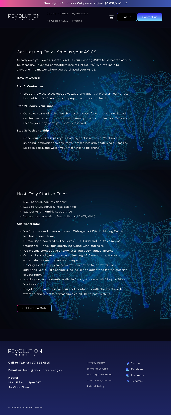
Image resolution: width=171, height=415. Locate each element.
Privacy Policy (96, 362)
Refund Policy (95, 386)
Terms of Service (97, 368)
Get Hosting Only (34, 308)
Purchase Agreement (100, 380)
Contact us (149, 17)
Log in (127, 17)
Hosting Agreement (99, 374)
